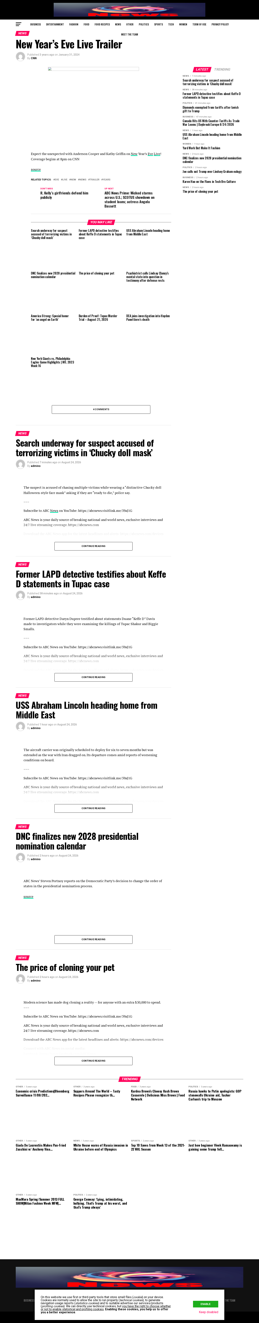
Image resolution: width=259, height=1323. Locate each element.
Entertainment (55, 24)
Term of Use (199, 24)
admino (36, 465)
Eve (150, 154)
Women (183, 24)
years (106, 180)
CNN (34, 58)
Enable (206, 1304)
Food (86, 24)
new (73, 180)
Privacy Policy (220, 24)
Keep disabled (208, 1312)
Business (35, 24)
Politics (144, 24)
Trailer (94, 180)
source (36, 169)
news (82, 180)
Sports (158, 24)
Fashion (73, 24)
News (118, 24)
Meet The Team (129, 34)
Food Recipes (102, 24)
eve (57, 180)
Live (157, 154)
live (64, 180)
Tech (171, 24)
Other (129, 24)
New (134, 154)
